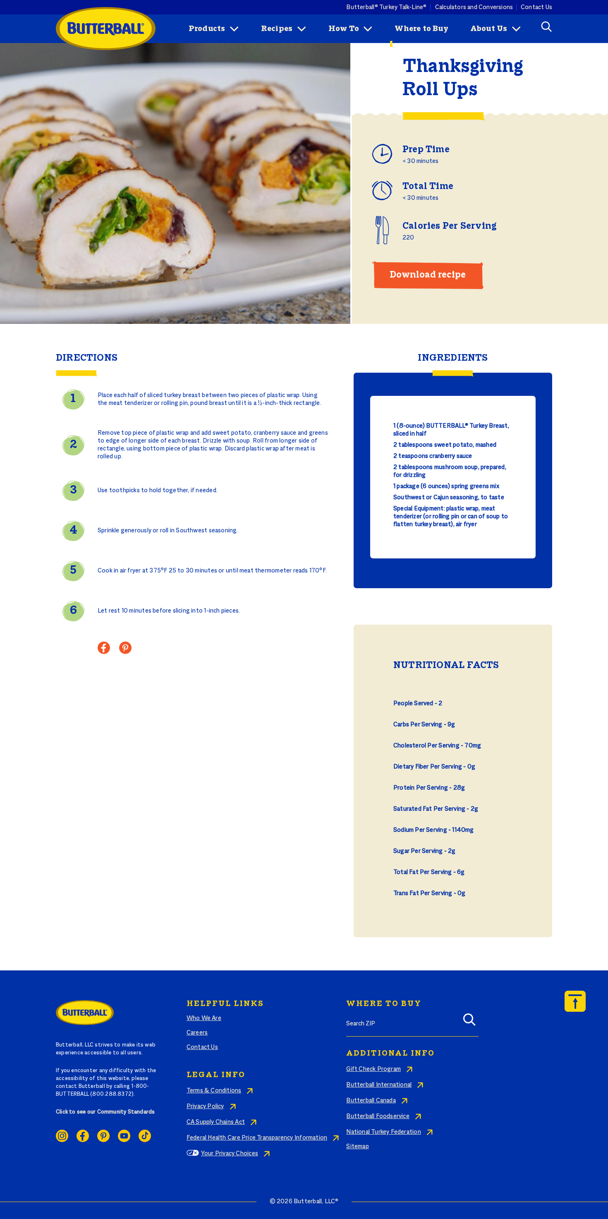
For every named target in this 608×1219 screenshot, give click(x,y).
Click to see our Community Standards (105, 1112)
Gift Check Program (373, 1069)
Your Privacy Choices (229, 1153)
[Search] (469, 1022)
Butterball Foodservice (377, 1116)
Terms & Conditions (214, 1090)
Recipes (276, 29)
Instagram (62, 1136)
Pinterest (103, 1136)
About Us (488, 29)
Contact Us (536, 7)
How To (343, 29)
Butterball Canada (371, 1100)
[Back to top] (575, 1001)
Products (207, 29)
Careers (197, 1033)
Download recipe (428, 275)
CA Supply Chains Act (216, 1122)
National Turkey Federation (383, 1132)
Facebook (83, 1136)
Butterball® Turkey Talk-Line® (386, 7)
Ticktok (145, 1136)
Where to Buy (421, 29)
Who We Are (204, 1018)
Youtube (124, 1136)
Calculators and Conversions (474, 7)
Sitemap (357, 1146)
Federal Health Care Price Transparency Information (257, 1138)
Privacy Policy (205, 1106)
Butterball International (379, 1085)
